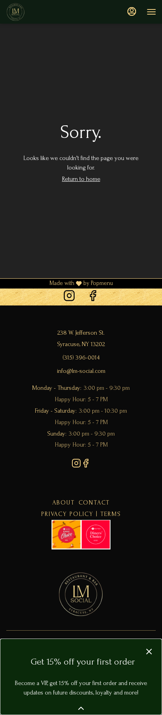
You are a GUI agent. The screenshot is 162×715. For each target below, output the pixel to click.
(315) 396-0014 (81, 357)
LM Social (81, 593)
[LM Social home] (41, 12)
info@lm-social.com (81, 370)
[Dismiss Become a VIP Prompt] (149, 651)
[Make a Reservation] (81, 534)
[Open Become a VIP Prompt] (81, 708)
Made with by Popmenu (56, 284)
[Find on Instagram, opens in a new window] (69, 297)
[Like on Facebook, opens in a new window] (93, 297)
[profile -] (131, 11)
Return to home (81, 178)
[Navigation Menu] (151, 12)
